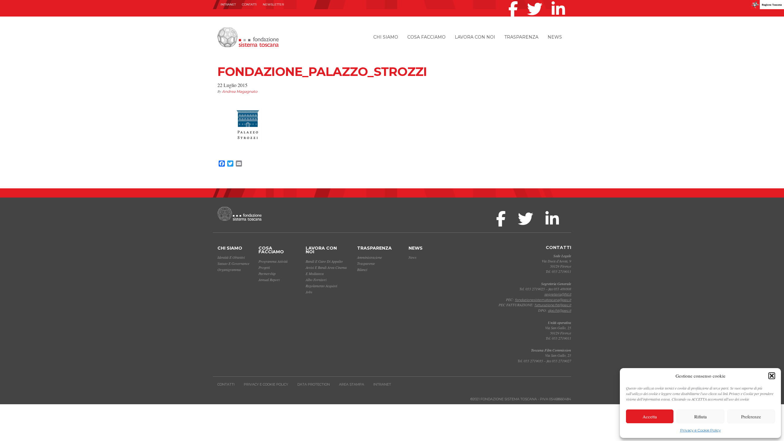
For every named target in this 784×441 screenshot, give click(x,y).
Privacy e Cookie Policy (700, 430)
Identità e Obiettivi (231, 257)
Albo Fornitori (316, 279)
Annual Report (269, 279)
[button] (772, 376)
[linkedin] (559, 1)
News (555, 37)
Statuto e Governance (233, 263)
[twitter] (536, 1)
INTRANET (228, 4)
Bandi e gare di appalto (324, 261)
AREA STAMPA (351, 384)
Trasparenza (521, 37)
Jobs (309, 291)
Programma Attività (273, 261)
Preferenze (751, 416)
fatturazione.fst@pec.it (552, 305)
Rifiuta (700, 416)
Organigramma (229, 269)
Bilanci (362, 269)
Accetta (650, 416)
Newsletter (273, 4)
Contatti (249, 4)
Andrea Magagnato (240, 91)
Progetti (264, 267)
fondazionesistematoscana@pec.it (543, 300)
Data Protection (313, 384)
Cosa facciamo (426, 37)
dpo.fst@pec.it (559, 310)
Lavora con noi (475, 37)
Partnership (267, 273)
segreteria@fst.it (557, 294)
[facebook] (514, 1)
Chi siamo (385, 37)
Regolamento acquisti (321, 285)
